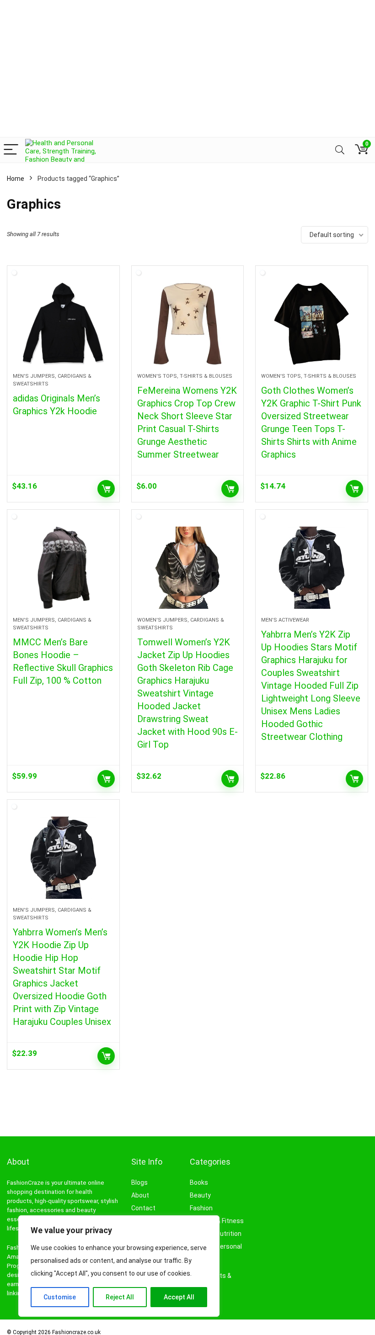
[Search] (340, 150)
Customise (59, 1297)
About (140, 1195)
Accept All (179, 1297)
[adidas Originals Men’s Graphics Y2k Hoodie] (63, 324)
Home (15, 178)
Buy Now (106, 488)
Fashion (201, 1208)
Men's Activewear (285, 620)
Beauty (200, 1195)
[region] (119, 1266)
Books (199, 1182)
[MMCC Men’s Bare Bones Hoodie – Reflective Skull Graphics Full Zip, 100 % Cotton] (63, 568)
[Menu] (11, 150)
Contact (143, 1208)
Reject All (120, 1297)
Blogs (139, 1182)
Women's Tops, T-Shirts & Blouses (184, 376)
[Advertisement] (187, 68)
